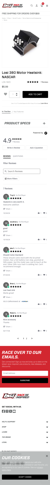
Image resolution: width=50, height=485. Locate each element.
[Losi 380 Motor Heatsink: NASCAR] (25, 43)
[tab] (13, 147)
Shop (9, 18)
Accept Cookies (25, 477)
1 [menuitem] (23, 338)
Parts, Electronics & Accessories (32, 18)
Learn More (44, 103)
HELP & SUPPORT (8, 422)
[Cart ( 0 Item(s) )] (42, 6)
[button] (8, 209)
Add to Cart (35, 94)
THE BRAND (6, 437)
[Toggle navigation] (45, 5)
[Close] (47, 456)
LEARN (4, 432)
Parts (5, 20)
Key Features (19, 112)
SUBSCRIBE (25, 380)
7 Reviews (44, 82)
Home (3, 18)
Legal (4, 442)
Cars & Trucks (17, 18)
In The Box (6, 111)
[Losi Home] (12, 5)
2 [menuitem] (26, 338)
